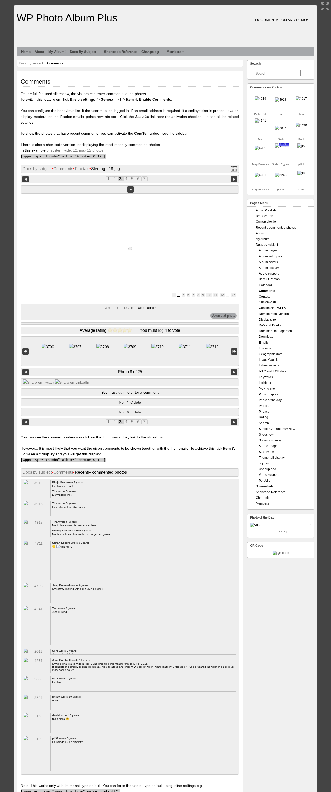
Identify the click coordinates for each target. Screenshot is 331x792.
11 (215, 295)
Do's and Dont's (270, 325)
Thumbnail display (272, 457)
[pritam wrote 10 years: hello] (281, 175)
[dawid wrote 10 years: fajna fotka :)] (301, 173)
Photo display (268, 394)
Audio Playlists (266, 210)
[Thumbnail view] (234, 169)
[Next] (234, 372)
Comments (63, 169)
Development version (274, 314)
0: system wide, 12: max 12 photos (75, 150)
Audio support (269, 273)
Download (266, 337)
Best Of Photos (269, 279)
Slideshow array (270, 440)
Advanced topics (270, 256)
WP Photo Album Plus (67, 18)
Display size (267, 319)
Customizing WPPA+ (273, 308)
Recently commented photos (276, 227)
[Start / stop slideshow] (130, 189)
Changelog (150, 52)
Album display (269, 268)
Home (26, 52)
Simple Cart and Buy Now (277, 429)
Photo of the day (270, 400)
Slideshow (266, 434)
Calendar (265, 285)
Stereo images (269, 446)
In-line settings (269, 365)
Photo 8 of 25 (130, 372)
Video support (269, 475)
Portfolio (264, 481)
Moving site (267, 388)
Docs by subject (83, 52)
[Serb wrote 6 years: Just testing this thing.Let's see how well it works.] (281, 128)
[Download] (223, 316)
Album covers (268, 262)
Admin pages (268, 250)
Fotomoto (265, 348)
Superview (266, 452)
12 (222, 295)
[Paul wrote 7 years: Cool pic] (301, 125)
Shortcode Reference (120, 52)
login (162, 330)
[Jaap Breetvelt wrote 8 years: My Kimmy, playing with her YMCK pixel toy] (260, 148)
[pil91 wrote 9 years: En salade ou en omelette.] (301, 146)
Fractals (82, 169)
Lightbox (265, 383)
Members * (175, 52)
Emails (263, 342)
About (39, 52)
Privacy (264, 411)
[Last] (234, 351)
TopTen (264, 463)
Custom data (268, 302)
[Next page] (234, 179)
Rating (263, 417)
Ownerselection (267, 222)
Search (264, 423)
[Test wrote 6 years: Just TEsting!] (260, 121)
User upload (267, 469)
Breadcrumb (264, 216)
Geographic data (270, 354)
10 (209, 295)
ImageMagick (268, 360)
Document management (276, 331)
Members (262, 503)
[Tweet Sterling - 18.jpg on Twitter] (38, 382)
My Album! (57, 52)
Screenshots (264, 486)
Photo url (265, 406)
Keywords (266, 377)
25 (233, 295)
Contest (264, 296)
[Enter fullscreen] (325, 6)
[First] (25, 351)
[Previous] (25, 372)
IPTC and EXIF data (273, 371)
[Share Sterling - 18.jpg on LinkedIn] (72, 382)
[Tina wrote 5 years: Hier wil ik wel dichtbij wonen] (281, 100)
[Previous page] (25, 179)
